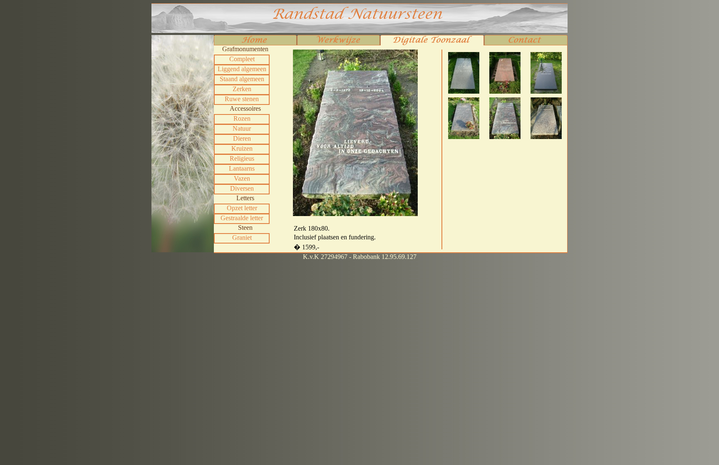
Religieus (242, 158)
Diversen (242, 188)
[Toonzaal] (432, 41)
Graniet (242, 237)
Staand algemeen (242, 78)
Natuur (242, 128)
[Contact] (526, 41)
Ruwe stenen (242, 98)
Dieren (242, 138)
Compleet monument (242, 59)
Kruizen (242, 148)
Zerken (242, 88)
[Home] (255, 41)
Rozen (241, 118)
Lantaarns (242, 168)
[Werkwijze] (338, 41)
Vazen (242, 178)
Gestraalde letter (242, 217)
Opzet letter (242, 207)
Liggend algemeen (242, 68)
